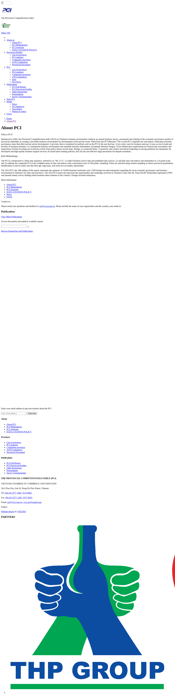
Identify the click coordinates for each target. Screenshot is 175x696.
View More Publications (11, 217)
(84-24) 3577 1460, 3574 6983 (18, 493)
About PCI (16, 42)
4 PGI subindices (19, 77)
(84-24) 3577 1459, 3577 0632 (18, 497)
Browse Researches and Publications (17, 231)
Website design (7, 511)
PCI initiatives (18, 106)
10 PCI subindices (20, 62)
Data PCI (11, 99)
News (14, 104)
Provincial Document (21, 65)
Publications (12, 84)
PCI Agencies (18, 47)
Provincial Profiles (14, 52)
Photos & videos (19, 111)
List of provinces (19, 55)
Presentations (17, 94)
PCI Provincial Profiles (22, 89)
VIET (21, 511)
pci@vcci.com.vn (47, 206)
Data (14, 79)
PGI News (16, 82)
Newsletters (17, 109)
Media (9, 101)
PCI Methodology (20, 45)
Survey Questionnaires (22, 97)
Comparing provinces (21, 60)
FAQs (9, 114)
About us (10, 40)
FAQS (9, 197)
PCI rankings (17, 57)
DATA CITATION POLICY (24, 50)
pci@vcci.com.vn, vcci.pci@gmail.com (24, 502)
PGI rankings (18, 72)
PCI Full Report (19, 87)
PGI (8, 67)
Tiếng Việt (5, 33)
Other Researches (19, 92)
